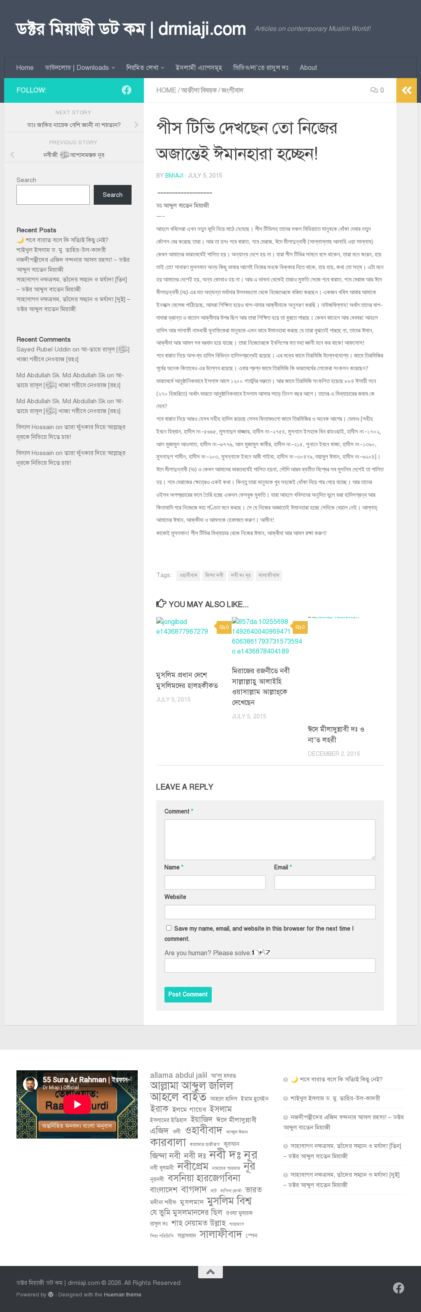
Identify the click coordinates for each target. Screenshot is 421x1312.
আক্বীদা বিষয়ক (199, 90)
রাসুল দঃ (159, 1223)
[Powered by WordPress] (50, 1294)
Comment (178, 811)
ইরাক (159, 1109)
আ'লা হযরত (223, 1075)
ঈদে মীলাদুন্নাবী (236, 1120)
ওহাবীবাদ (188, 575)
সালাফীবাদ (269, 575)
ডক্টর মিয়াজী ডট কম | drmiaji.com (131, 28)
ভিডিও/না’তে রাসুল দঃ (261, 68)
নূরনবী (157, 1179)
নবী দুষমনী (162, 1167)
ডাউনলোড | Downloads (77, 68)
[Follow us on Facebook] (127, 90)
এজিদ (159, 1131)
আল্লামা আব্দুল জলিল (191, 1086)
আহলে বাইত (178, 1097)
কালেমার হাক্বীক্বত (205, 1144)
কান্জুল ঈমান (237, 1132)
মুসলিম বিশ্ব (229, 1201)
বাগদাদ (194, 1189)
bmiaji (174, 175)
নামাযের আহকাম (226, 1168)
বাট (213, 1191)
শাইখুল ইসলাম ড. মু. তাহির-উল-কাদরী (61, 250)
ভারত (253, 1189)
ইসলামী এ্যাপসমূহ (199, 68)
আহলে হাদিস (223, 1098)
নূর (249, 1166)
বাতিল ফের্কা (231, 1191)
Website (175, 897)
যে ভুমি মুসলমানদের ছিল (186, 1212)
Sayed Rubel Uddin (43, 349)
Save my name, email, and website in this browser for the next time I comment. (259, 933)
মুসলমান (192, 1202)
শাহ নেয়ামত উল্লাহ (198, 1223)
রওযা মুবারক (239, 1213)
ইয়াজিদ (201, 1119)
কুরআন (231, 1144)
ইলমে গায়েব (189, 1109)
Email (283, 867)
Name (173, 867)
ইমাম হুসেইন (254, 1098)
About (308, 68)
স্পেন (251, 1235)
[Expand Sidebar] (406, 90)
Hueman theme (122, 1294)
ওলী (176, 1131)
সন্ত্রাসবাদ (187, 1235)
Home (25, 68)
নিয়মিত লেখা (142, 68)
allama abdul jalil (178, 1075)
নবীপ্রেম (193, 1166)
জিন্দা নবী (214, 575)
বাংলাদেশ (164, 1189)
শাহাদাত (236, 1224)
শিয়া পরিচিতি (162, 1236)
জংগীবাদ (232, 90)
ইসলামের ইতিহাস (168, 1120)
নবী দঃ (195, 1156)
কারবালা (168, 1142)
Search (26, 180)
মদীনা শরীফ (163, 1202)
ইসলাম (221, 1109)
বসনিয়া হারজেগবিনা (204, 1178)
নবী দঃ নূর (241, 575)
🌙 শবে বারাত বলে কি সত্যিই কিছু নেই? (62, 240)
